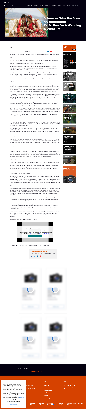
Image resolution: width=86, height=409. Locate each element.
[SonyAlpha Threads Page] (74, 386)
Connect (54, 5)
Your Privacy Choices (50, 404)
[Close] (24, 382)
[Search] (80, 5)
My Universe (75, 5)
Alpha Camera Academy (32, 5)
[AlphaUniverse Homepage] (9, 5)
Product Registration (49, 398)
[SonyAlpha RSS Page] (73, 388)
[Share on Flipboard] (51, 51)
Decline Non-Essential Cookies (13, 401)
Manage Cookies (13, 404)
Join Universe (48, 393)
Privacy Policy (21, 397)
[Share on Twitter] (45, 51)
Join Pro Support (48, 390)
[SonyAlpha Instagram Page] (68, 386)
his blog (47, 245)
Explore (41, 5)
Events (59, 5)
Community (47, 5)
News (46, 395)
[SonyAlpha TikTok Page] (64, 388)
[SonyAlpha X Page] (69, 388)
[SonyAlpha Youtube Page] (64, 386)
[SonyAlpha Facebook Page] (71, 386)
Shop (68, 5)
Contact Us (46, 385)
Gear (64, 5)
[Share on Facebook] (42, 51)
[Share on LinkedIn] (48, 51)
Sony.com (80, 403)
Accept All (13, 399)
